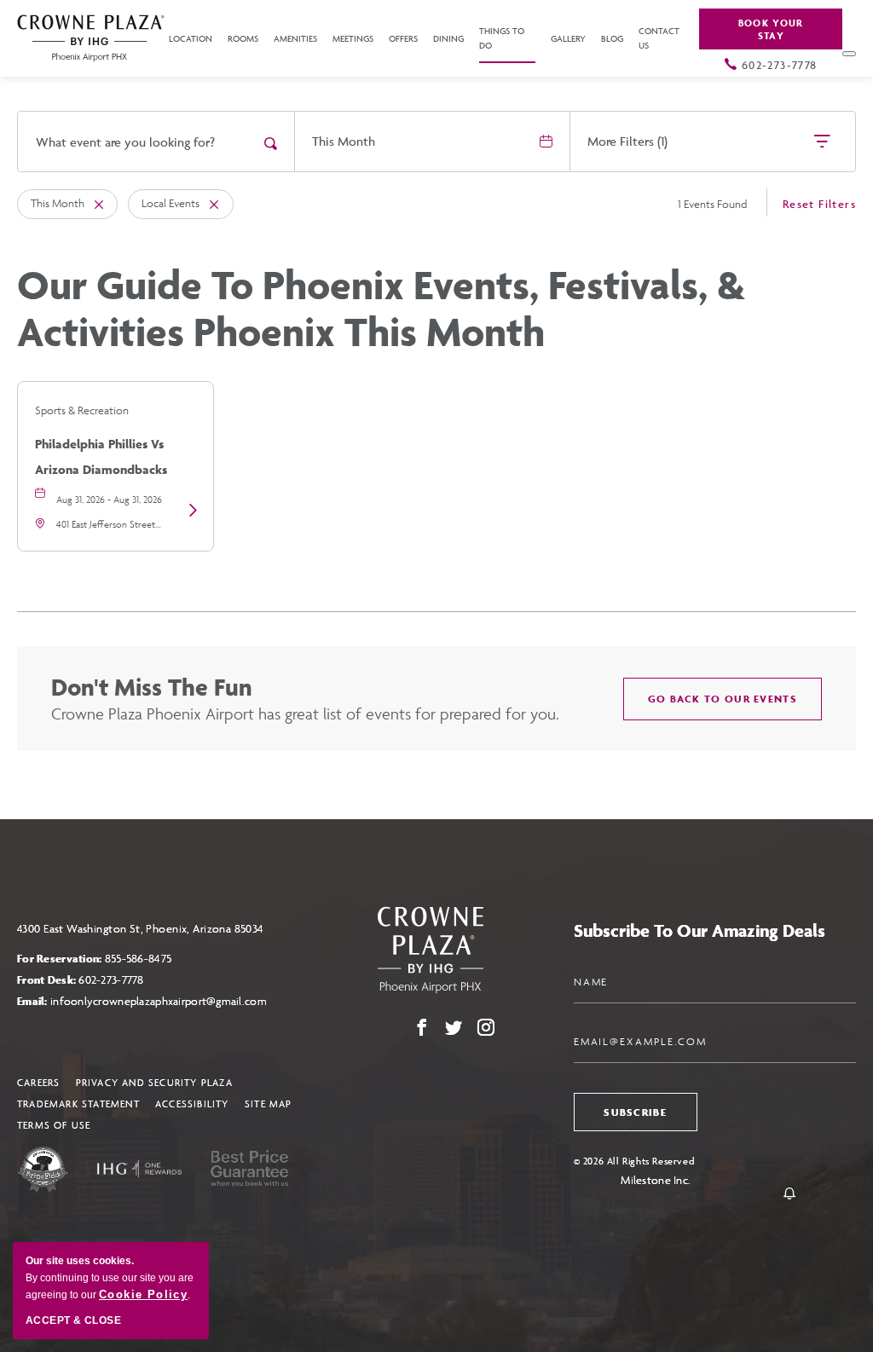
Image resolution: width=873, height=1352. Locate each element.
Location (190, 38)
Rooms (243, 38)
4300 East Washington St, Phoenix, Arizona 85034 (140, 929)
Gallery (568, 38)
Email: (142, 1001)
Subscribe (635, 1112)
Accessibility (192, 1103)
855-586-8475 (138, 958)
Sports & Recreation (82, 410)
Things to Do (501, 38)
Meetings (352, 38)
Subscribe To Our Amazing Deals (699, 930)
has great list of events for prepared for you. (305, 713)
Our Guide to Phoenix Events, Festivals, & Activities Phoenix (381, 308)
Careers (38, 1082)
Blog (612, 38)
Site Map (268, 1103)
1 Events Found (712, 204)
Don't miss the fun (151, 687)
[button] (722, 699)
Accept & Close (73, 1320)
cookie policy (143, 1294)
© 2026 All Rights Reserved (634, 1160)
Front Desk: (80, 980)
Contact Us (659, 38)
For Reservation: (94, 958)
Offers (403, 38)
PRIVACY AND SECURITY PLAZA (154, 1082)
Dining (448, 38)
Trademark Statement (78, 1103)
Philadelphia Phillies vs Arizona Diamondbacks (101, 456)
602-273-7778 (780, 65)
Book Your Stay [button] (771, 29)
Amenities (295, 38)
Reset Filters (819, 204)
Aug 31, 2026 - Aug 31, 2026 (109, 499)
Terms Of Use (53, 1124)
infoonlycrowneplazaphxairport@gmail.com (158, 1001)
